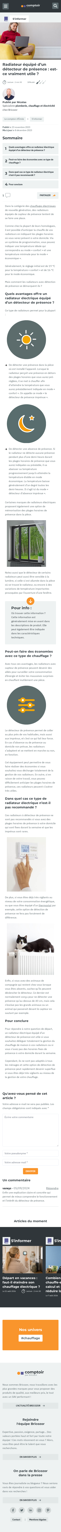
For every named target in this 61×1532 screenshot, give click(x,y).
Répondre (52, 1188)
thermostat (45, 905)
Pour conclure (14, 184)
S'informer (37, 119)
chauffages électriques (43, 206)
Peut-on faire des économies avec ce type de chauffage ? (29, 161)
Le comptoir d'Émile (14, 119)
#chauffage (30, 1338)
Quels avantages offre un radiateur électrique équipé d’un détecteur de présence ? (29, 149)
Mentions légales (37, 1519)
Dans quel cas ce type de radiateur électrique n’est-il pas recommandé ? (29, 173)
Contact (16, 1519)
